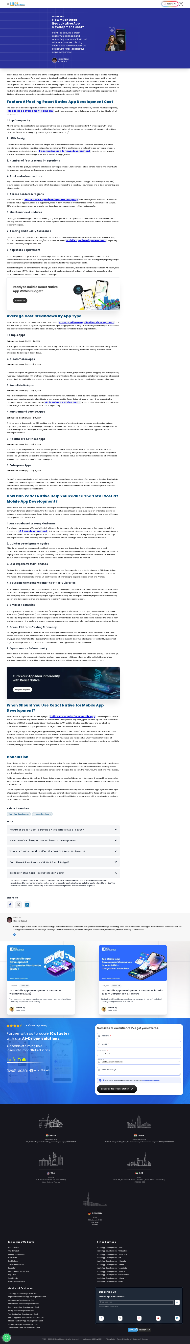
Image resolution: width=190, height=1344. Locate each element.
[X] (18, 904)
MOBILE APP (58, 16)
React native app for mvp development (64, 151)
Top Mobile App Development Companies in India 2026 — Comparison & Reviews (132, 992)
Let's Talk (16, 1060)
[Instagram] (139, 1318)
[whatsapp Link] (6, 1337)
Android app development (62, 402)
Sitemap (145, 1339)
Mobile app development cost (86, 240)
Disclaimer (136, 1339)
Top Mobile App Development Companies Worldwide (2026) (35, 992)
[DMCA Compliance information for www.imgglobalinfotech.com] (139, 1329)
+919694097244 (71, 1142)
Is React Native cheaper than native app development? (42, 840)
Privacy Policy (110, 1339)
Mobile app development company (30, 110)
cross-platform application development (86, 322)
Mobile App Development (19, 814)
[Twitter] (120, 1318)
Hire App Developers (42, 814)
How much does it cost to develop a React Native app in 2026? (46, 829)
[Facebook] (10, 904)
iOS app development (33, 531)
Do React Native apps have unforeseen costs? (37, 872)
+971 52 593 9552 (139, 1182)
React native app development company (51, 199)
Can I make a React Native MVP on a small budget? (39, 862)
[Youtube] (158, 1318)
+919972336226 (169, 1142)
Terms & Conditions (124, 1339)
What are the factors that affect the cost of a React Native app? (47, 851)
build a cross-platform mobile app (72, 716)
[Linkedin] (27, 904)
